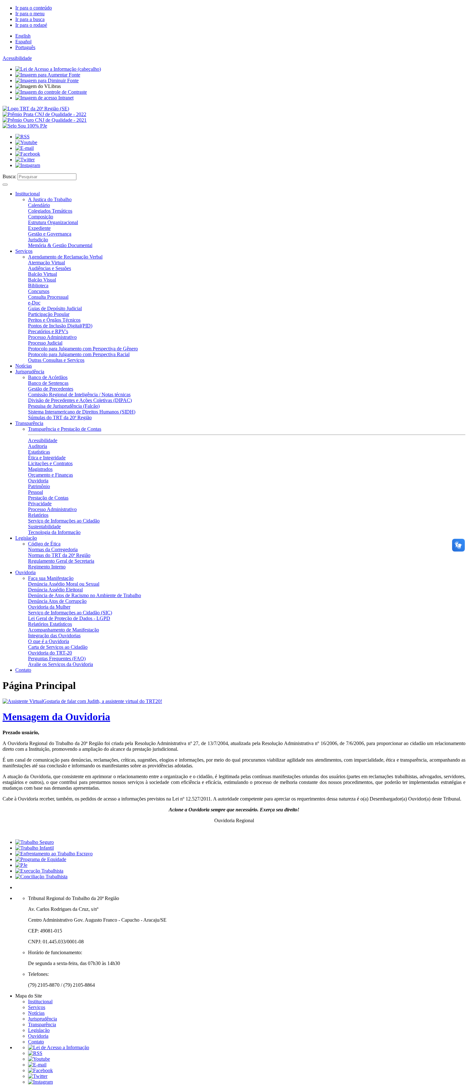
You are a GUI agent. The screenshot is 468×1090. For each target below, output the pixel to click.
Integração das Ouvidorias (54, 635)
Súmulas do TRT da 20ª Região (60, 417)
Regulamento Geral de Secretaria (61, 561)
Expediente (39, 228)
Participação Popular (48, 314)
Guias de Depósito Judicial (55, 308)
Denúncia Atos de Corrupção (57, 601)
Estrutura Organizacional (53, 222)
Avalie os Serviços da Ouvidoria (60, 664)
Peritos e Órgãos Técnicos (54, 320)
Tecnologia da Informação (54, 532)
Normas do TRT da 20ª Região (59, 555)
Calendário (39, 205)
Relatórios (38, 515)
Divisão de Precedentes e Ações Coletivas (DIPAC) (80, 400)
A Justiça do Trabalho (50, 199)
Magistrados (40, 469)
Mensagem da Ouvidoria (56, 716)
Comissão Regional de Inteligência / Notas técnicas (79, 394)
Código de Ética (44, 543)
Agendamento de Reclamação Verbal (65, 257)
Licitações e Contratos (50, 463)
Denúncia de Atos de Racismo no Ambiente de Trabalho (84, 595)
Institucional (27, 193)
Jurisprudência (29, 371)
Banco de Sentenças (48, 383)
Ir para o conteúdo (33, 8)
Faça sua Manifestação (51, 578)
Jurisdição (38, 239)
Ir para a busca (30, 19)
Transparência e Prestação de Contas (64, 429)
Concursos (38, 291)
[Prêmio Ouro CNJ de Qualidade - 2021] (45, 120)
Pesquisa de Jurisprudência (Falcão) (64, 406)
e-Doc (34, 302)
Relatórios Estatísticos (50, 624)
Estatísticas (39, 452)
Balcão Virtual (42, 274)
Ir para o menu (30, 13)
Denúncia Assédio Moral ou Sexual (63, 584)
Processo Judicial (45, 343)
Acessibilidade (17, 58)
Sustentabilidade (44, 526)
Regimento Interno (47, 566)
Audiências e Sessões (49, 268)
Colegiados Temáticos (50, 211)
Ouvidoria (38, 480)
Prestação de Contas (48, 498)
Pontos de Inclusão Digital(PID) (60, 325)
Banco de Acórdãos (47, 377)
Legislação (26, 538)
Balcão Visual (42, 279)
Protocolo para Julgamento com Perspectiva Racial (79, 354)
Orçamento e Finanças (50, 475)
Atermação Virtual (46, 262)
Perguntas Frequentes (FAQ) (57, 658)
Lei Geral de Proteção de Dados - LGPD (69, 618)
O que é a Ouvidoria (48, 641)
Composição (40, 216)
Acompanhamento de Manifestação (63, 630)
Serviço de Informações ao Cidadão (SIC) (70, 612)
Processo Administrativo (52, 337)
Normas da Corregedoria (53, 549)
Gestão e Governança (49, 234)
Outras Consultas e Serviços (56, 360)
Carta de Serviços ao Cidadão (58, 647)
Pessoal (35, 492)
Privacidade (40, 503)
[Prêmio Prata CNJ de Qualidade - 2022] (44, 114)
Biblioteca (38, 285)
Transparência (29, 423)
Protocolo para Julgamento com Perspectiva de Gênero (83, 348)
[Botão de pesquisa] (5, 185)
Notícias (23, 366)
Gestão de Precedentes (50, 388)
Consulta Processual (48, 297)
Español (23, 41)
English (23, 36)
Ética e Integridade (47, 457)
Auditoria (37, 446)
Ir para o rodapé (31, 25)
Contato (23, 670)
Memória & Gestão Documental (60, 245)
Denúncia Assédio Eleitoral (55, 589)
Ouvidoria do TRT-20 (50, 652)
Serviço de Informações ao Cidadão (64, 520)
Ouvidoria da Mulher (49, 607)
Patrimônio (39, 486)
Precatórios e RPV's (48, 331)
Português (25, 47)
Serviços (23, 251)
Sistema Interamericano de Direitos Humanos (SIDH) (81, 411)
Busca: (9, 176)
